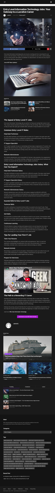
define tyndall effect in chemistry (11, 442)
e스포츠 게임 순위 (40, 445)
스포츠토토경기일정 (28, 463)
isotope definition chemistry (20, 447)
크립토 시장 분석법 (29, 468)
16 (42, 104)
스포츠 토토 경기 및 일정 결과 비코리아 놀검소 (13, 463)
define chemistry (8, 440)
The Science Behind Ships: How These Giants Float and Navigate (23, 356)
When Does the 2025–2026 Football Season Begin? (20, 395)
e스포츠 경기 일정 (8, 447)
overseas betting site (44, 449)
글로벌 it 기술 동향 (17, 454)
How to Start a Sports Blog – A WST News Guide (19, 405)
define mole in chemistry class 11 (36, 440)
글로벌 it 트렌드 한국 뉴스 (30, 456)
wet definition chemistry (39, 452)
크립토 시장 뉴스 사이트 (9, 468)
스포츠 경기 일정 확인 (9, 461)
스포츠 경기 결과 (41, 456)
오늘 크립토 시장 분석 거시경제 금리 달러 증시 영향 (34, 465)
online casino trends (22, 449)
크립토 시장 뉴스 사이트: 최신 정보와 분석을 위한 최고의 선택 (16, 478)
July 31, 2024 (38, 104)
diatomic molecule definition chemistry (12, 445)
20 (17, 110)
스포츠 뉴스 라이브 (19, 461)
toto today (17, 452)
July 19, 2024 (13, 110)
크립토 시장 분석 (20, 468)
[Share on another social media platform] (51, 49)
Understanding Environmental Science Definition (40, 377)
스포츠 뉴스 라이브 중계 (30, 461)
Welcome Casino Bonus (26, 452)
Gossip (26, 488)
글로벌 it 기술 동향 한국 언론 (29, 454)
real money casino (8, 452)
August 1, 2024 (13, 104)
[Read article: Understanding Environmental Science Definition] (7, 109)
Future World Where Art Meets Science (12, 377)
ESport (9, 488)
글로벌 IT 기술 (7, 454)
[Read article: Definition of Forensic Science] (32, 109)
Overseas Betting (33, 449)
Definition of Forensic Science (42, 107)
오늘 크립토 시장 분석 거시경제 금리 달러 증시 (13, 465)
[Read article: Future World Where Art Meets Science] (32, 103)
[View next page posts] (29, 115)
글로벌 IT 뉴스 (7, 456)
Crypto (14, 488)
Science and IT (22, 15)
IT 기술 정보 (31, 447)
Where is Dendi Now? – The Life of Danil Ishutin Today (21, 390)
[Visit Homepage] (4, 2)
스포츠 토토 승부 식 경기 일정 (41, 463)
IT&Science (20, 488)
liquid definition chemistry (10, 449)
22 (18, 104)
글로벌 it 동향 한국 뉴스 (18, 456)
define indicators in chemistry (20, 440)
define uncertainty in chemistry (27, 442)
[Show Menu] (51, 2)
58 (42, 109)
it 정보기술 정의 (39, 447)
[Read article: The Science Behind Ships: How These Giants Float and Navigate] (7, 103)
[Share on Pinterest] (48, 49)
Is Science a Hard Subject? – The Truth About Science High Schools (24, 400)
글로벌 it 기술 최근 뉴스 (42, 454)
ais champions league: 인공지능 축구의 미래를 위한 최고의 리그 (16, 476)
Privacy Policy (32, 488)
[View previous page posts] (26, 115)
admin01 (9, 15)
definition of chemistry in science (43, 442)
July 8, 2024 (15, 15)
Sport (4, 488)
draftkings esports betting (28, 445)
